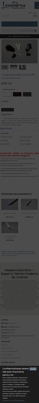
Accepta (33, 369)
